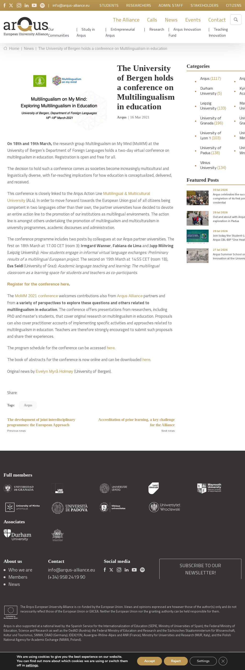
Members (17, 577)
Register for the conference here (38, 284)
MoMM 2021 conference (36, 296)
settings (32, 665)
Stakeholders (204, 5)
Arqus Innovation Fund (184, 32)
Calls (152, 20)
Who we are (20, 569)
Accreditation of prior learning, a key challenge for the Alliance (136, 422)
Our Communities (58, 32)
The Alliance (126, 20)
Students (109, 5)
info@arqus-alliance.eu (71, 5)
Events (193, 20)
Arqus (210, 78)
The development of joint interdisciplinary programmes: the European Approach (41, 422)
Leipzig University (213, 106)
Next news (168, 430)
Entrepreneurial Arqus (120, 32)
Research (156, 29)
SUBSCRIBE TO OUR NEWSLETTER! (200, 569)
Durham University (211, 91)
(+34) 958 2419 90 (66, 577)
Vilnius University (213, 165)
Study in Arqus (86, 32)
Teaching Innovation (218, 32)
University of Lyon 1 (210, 135)
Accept (149, 661)
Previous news (16, 430)
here (111, 348)
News (171, 20)
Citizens (233, 5)
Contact (217, 20)
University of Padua (210, 150)
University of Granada (211, 121)
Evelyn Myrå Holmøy (54, 371)
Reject (176, 661)
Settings (203, 661)
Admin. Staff (171, 5)
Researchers (138, 5)
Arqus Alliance (130, 296)
